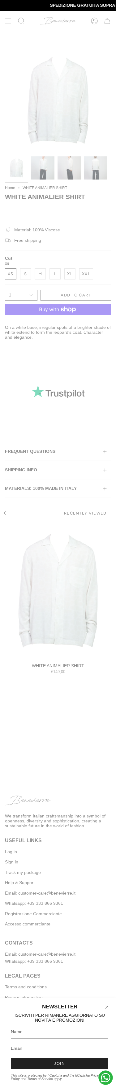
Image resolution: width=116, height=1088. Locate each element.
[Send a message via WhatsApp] (105, 1077)
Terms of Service (40, 1079)
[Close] (107, 1007)
